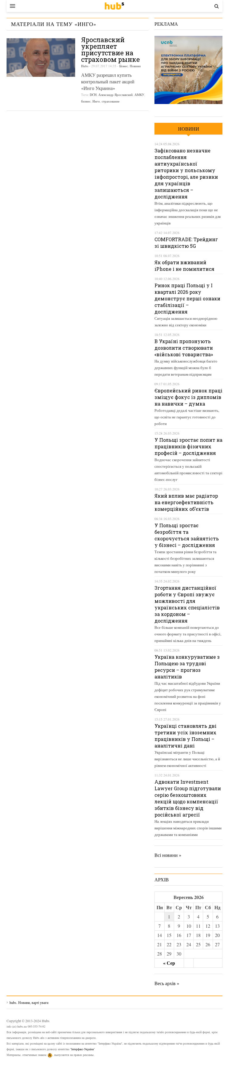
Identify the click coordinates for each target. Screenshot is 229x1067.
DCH (93, 94)
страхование (111, 101)
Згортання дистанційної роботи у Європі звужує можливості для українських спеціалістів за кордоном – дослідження (187, 604)
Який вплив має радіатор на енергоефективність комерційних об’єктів (186, 502)
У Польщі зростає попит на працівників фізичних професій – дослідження (188, 446)
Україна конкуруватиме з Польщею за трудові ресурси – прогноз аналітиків (187, 667)
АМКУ (139, 94)
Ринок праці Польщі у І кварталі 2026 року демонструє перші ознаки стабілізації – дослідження (187, 298)
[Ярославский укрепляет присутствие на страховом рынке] (41, 57)
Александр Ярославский (115, 94)
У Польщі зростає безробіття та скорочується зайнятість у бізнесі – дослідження (186, 535)
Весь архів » (166, 983)
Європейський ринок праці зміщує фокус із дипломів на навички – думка (188, 397)
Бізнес (123, 66)
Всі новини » (167, 855)
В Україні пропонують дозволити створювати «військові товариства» (183, 347)
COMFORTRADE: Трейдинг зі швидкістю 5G (186, 242)
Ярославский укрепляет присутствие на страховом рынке (110, 49)
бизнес (86, 101)
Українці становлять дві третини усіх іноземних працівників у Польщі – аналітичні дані (185, 736)
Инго (96, 101)
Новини (135, 66)
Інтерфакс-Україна (82, 1049)
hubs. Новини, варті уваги (114, 6)
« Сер (169, 962)
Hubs (84, 66)
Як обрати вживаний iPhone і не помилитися (184, 265)
